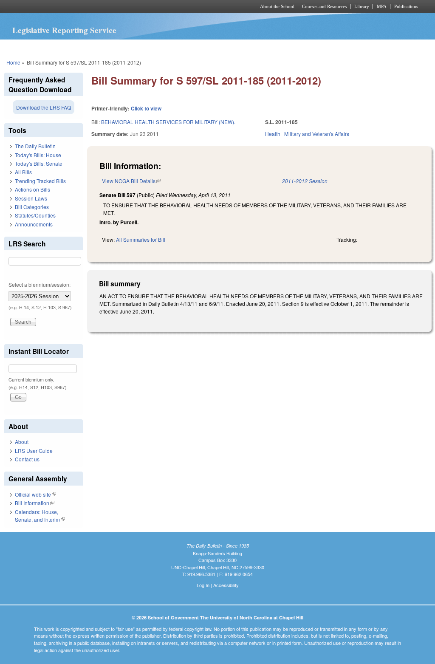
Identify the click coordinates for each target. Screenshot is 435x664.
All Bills (23, 171)
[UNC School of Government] (105, 6)
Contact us (27, 459)
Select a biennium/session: (39, 284)
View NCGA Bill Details (131, 180)
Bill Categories (32, 206)
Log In (203, 585)
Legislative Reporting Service (64, 30)
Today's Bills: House (38, 154)
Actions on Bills (32, 189)
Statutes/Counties (35, 215)
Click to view (146, 108)
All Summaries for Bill (140, 239)
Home (13, 62)
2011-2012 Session (305, 180)
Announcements (34, 224)
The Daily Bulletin (35, 146)
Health (272, 133)
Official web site (35, 494)
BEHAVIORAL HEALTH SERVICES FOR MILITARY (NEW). (168, 121)
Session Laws (31, 198)
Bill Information (34, 502)
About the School (277, 6)
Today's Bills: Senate (38, 163)
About (21, 441)
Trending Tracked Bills (40, 180)
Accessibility (226, 585)
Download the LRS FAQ (43, 107)
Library (361, 6)
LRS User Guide (34, 450)
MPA (382, 6)
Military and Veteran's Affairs (316, 133)
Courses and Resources (324, 6)
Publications (406, 6)
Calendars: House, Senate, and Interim (40, 515)
